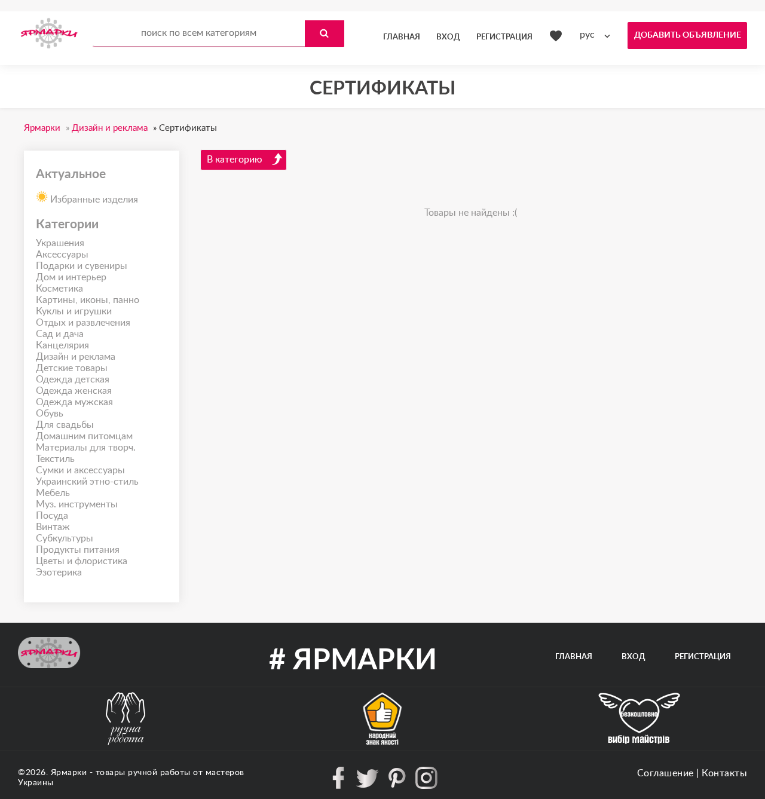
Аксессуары (62, 254)
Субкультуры (64, 538)
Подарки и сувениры (81, 266)
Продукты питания (78, 550)
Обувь (49, 413)
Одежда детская (72, 379)
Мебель (53, 493)
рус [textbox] (587, 34)
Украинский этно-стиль (87, 481)
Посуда (52, 516)
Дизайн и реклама (75, 357)
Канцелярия (62, 345)
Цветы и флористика (81, 561)
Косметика (59, 288)
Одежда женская (74, 391)
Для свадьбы (65, 425)
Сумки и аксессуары (80, 470)
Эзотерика (59, 572)
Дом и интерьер (71, 277)
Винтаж (53, 527)
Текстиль (55, 459)
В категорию (234, 159)
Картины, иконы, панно (87, 300)
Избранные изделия (93, 199)
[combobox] (597, 35)
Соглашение (665, 773)
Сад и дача (60, 334)
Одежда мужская (74, 402)
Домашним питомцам (84, 436)
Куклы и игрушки (74, 311)
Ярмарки (69, 773)
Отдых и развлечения (83, 322)
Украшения (60, 243)
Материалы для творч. (86, 447)
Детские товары (72, 368)
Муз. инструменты (77, 504)
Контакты (724, 773)
